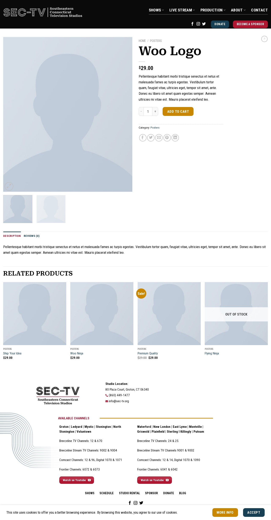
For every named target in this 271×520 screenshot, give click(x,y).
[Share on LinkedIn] (175, 137)
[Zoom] (9, 186)
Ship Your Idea (12, 353)
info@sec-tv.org (119, 401)
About (237, 10)
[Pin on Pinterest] (167, 137)
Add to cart (178, 111)
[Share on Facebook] (143, 137)
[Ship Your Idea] (34, 313)
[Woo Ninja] (101, 313)
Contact (259, 10)
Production (211, 10)
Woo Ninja (76, 353)
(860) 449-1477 (119, 395)
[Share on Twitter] (151, 137)
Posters (156, 41)
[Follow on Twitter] (204, 24)
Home (142, 41)
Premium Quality (148, 353)
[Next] (124, 114)
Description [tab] (12, 235)
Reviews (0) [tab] (32, 235)
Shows (155, 10)
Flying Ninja (212, 353)
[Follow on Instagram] (198, 24)
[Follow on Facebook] (192, 24)
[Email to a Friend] (159, 137)
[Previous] (11, 114)
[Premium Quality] (169, 313)
